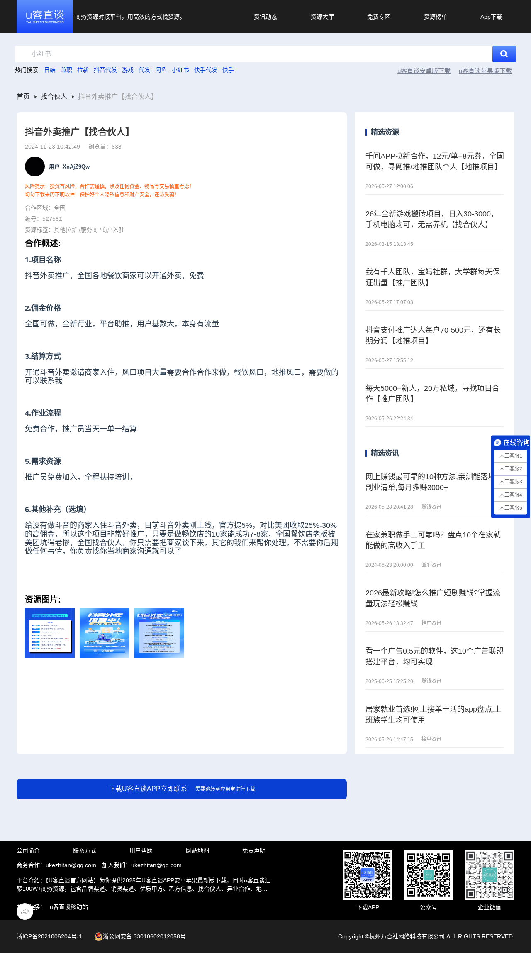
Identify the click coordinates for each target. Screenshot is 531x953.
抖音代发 (105, 69)
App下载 (491, 16)
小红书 (180, 69)
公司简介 (28, 850)
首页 (23, 96)
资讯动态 (265, 16)
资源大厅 (322, 16)
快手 (228, 69)
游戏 (128, 69)
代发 (144, 69)
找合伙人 (54, 96)
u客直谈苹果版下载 (485, 70)
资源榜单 (435, 16)
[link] (23, 97)
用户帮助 (141, 850)
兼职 (66, 69)
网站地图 (197, 850)
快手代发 (205, 69)
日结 (50, 69)
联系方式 (84, 850)
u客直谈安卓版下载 (424, 70)
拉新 (83, 69)
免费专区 (378, 16)
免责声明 (254, 850)
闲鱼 (161, 69)
